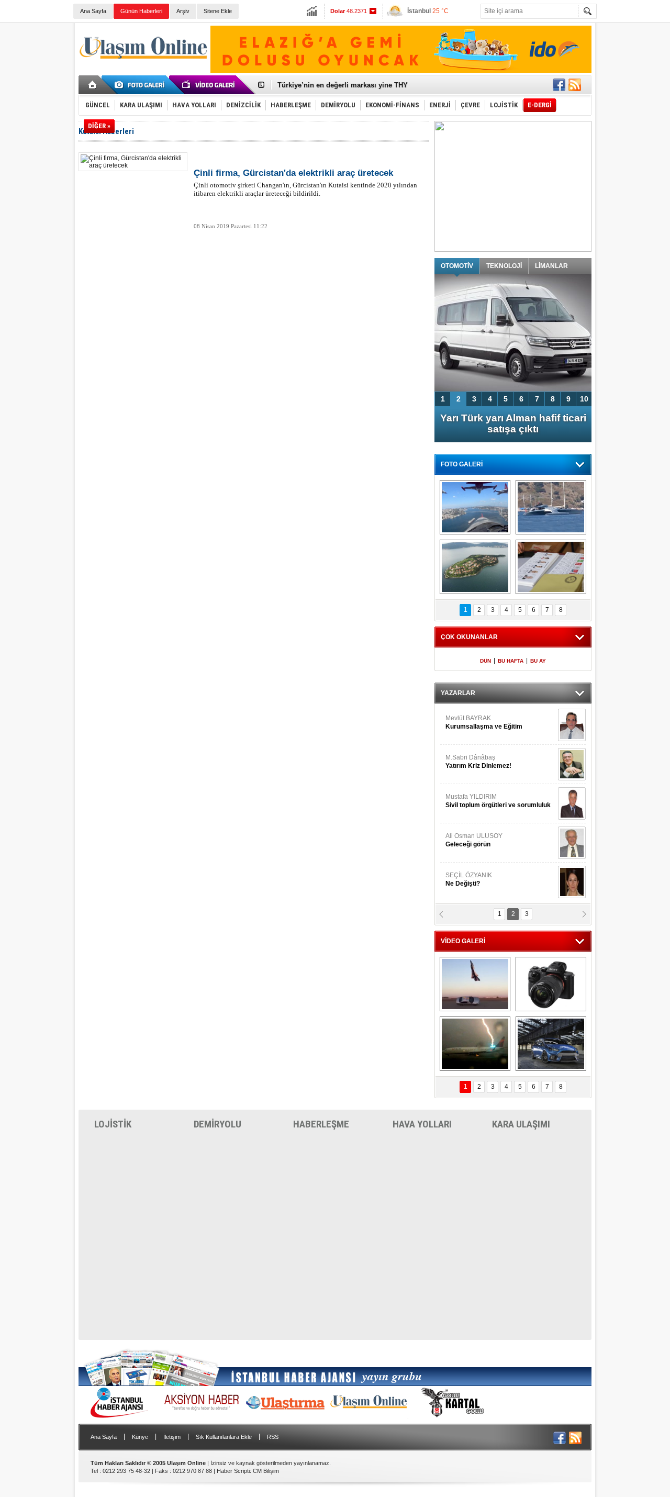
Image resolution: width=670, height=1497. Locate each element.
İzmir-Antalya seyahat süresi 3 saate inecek (347, 85)
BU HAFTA (510, 661)
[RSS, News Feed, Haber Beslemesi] (574, 85)
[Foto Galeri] (141, 84)
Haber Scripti (233, 1471)
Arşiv (182, 11)
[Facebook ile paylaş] (559, 85)
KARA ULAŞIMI (521, 1124)
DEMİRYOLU (217, 1124)
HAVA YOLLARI (422, 1124)
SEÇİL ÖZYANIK (468, 879)
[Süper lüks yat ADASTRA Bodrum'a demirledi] (551, 507)
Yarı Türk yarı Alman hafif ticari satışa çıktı (513, 423)
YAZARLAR (458, 693)
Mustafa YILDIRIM (498, 801)
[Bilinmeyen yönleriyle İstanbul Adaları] (475, 567)
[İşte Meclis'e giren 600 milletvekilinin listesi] (551, 567)
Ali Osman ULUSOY (473, 840)
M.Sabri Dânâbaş (478, 761)
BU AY (538, 661)
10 (584, 399)
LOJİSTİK (112, 1124)
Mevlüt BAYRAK (483, 722)
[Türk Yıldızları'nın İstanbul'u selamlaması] (475, 507)
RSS (272, 1437)
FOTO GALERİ (462, 464)
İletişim (172, 1437)
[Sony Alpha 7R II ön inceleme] (551, 984)
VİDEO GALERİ (463, 941)
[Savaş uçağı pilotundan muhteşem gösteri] (475, 984)
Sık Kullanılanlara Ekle (224, 1437)
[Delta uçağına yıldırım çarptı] (475, 1043)
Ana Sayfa (93, 11)
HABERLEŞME (321, 1124)
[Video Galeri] (209, 84)
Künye (140, 1437)
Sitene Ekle (218, 11)
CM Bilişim (266, 1471)
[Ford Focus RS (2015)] (551, 1043)
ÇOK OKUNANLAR (469, 637)
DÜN (485, 661)
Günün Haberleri (141, 11)
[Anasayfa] (93, 84)
